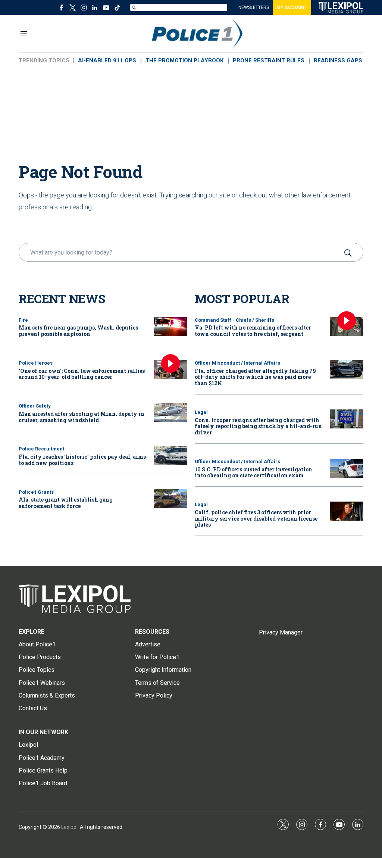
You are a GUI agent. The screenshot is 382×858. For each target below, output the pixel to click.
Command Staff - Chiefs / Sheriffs (234, 320)
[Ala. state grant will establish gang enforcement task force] (170, 498)
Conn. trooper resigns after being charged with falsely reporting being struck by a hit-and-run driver (258, 426)
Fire (23, 320)
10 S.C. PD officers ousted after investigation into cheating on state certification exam (253, 472)
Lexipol (69, 827)
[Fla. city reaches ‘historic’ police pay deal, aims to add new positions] (170, 455)
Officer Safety (35, 406)
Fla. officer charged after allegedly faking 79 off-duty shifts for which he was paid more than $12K (255, 377)
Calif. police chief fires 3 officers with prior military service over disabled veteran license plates (256, 518)
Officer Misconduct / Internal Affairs (237, 363)
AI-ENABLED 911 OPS (107, 60)
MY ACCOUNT (291, 7)
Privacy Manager (281, 632)
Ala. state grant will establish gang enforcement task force (66, 502)
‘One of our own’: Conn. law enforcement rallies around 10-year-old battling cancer (82, 374)
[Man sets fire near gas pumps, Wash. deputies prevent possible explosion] (170, 326)
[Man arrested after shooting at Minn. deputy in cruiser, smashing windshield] (170, 412)
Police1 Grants (36, 492)
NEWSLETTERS (253, 7)
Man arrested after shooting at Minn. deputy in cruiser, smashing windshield (81, 417)
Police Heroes (36, 363)
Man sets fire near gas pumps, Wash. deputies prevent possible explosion (78, 330)
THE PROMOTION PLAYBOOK (184, 60)
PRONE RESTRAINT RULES (268, 60)
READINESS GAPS (338, 60)
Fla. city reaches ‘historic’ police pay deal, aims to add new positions (82, 460)
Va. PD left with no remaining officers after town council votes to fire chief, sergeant (253, 330)
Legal (201, 412)
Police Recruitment (41, 449)
